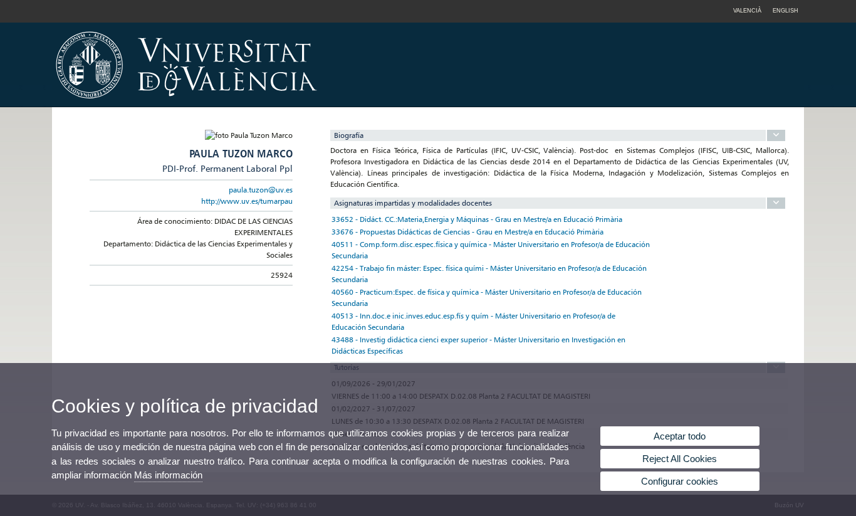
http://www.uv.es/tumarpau (247, 201)
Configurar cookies (679, 481)
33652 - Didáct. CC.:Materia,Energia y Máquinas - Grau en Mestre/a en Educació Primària (476, 219)
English (785, 11)
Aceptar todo (680, 436)
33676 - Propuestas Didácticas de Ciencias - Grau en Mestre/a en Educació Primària (467, 231)
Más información (168, 475)
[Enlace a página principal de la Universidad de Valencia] (293, 103)
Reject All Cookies (679, 458)
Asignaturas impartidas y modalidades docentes (413, 203)
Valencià (747, 11)
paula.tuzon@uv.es (261, 189)
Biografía (348, 135)
